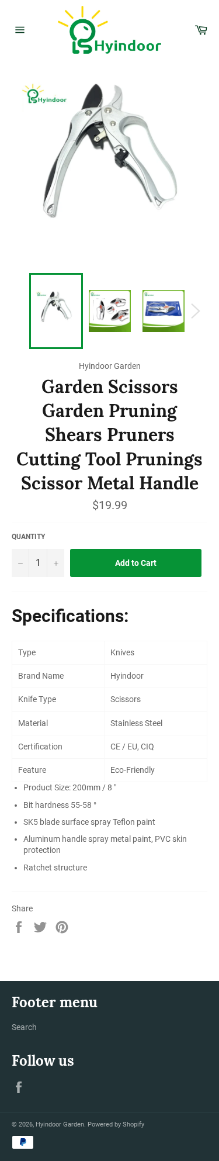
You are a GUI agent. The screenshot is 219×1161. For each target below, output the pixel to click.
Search (24, 1027)
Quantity (28, 537)
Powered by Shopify (116, 1124)
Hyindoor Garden (60, 1124)
